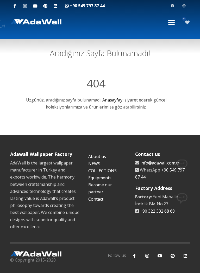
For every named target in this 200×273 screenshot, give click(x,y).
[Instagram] (24, 6)
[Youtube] (35, 6)
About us (97, 156)
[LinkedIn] (55, 6)
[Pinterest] (45, 6)
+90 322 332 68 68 (157, 211)
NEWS (94, 164)
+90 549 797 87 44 (87, 6)
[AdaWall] (35, 22)
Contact (95, 199)
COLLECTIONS (102, 171)
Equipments (99, 178)
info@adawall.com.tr (159, 163)
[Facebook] (14, 6)
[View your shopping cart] (187, 22)
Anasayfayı (112, 100)
